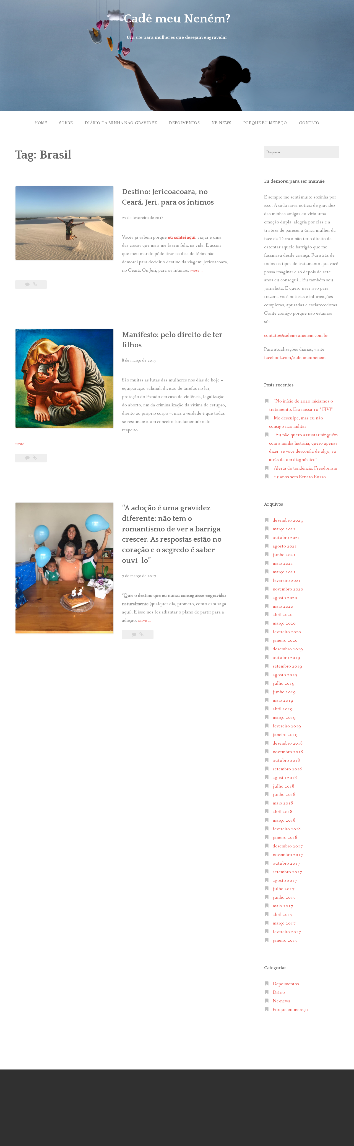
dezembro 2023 (288, 520)
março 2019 (284, 717)
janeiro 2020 (285, 640)
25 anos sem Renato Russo (300, 477)
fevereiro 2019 (287, 726)
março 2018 (284, 820)
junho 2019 (284, 692)
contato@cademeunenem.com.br (296, 335)
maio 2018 (283, 803)
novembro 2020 (288, 589)
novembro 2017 (288, 855)
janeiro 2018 (285, 837)
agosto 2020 (285, 598)
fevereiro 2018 (287, 829)
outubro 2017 (286, 863)
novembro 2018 (288, 752)
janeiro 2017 (285, 940)
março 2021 (284, 572)
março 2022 (284, 529)
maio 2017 (283, 906)
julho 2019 (284, 683)
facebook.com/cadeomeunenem (295, 358)
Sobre (66, 123)
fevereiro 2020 (287, 632)
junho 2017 (284, 897)
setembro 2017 (287, 872)
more (197, 271)
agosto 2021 (285, 546)
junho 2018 (284, 794)
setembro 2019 (287, 666)
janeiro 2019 (285, 735)
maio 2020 (283, 606)
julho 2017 (284, 889)
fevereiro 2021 (287, 580)
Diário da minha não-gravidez (121, 123)
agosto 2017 (285, 880)
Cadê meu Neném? (177, 19)
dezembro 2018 (288, 743)
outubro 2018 (286, 760)
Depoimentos (184, 123)
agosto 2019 (285, 675)
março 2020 (284, 623)
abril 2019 (283, 709)
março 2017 (284, 923)
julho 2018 (284, 786)
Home (41, 123)
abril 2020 (283, 615)
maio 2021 (283, 563)
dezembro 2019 (288, 649)
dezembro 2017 (288, 846)
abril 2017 (283, 914)
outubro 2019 (286, 658)
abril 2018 (283, 812)
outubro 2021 (286, 537)
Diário (279, 992)
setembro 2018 (287, 769)
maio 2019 (283, 700)
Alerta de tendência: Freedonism (305, 468)
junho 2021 (284, 555)
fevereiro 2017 (287, 932)
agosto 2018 (285, 778)
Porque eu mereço (265, 123)
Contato (309, 123)
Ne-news (221, 123)
